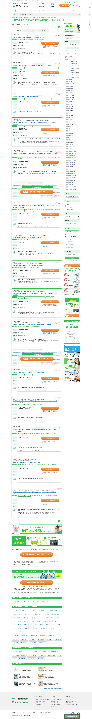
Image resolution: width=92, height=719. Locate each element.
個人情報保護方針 (48, 712)
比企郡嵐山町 (51, 635)
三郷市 (49, 628)
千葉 (24, 601)
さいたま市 (15, 610)
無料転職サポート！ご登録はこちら (36, 554)
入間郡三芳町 (25, 635)
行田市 (41, 617)
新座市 (14, 628)
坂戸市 (14, 631)
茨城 (33, 601)
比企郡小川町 (15, 639)
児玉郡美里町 (49, 639)
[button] (59, 35)
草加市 (19, 624)
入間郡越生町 (70, 155)
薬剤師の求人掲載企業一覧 (56, 704)
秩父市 (47, 617)
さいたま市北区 (33, 610)
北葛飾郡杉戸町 (42, 642)
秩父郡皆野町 (70, 171)
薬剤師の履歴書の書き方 (70, 697)
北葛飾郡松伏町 (71, 189)
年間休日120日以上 (55, 651)
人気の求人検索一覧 (54, 702)
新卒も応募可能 (42, 655)
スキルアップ (28, 651)
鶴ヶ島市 (26, 631)
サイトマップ (38, 706)
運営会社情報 (53, 706)
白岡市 (51, 631)
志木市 (52, 624)
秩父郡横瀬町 (70, 169)
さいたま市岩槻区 (16, 617)
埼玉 (29, 601)
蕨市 (30, 624)
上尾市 (14, 624)
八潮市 (36, 628)
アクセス (19, 712)
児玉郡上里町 (15, 642)
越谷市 (25, 624)
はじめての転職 (68, 699)
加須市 (14, 621)
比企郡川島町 (24, 639)
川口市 (35, 617)
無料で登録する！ (37, 582)
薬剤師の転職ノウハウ (70, 696)
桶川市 (19, 628)
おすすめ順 (18, 30)
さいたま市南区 (46, 614)
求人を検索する (76, 10)
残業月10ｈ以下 (51, 655)
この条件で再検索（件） (72, 258)
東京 (13, 601)
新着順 (31, 30)
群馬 (48, 601)
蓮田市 (54, 628)
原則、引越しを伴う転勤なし (19, 655)
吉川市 (37, 631)
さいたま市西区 (23, 610)
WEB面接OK (40, 658)
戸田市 (35, 624)
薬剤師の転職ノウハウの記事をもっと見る (53, 688)
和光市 (58, 624)
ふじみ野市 (44, 631)
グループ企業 (39, 712)
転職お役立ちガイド (55, 10)
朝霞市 (47, 624)
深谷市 (55, 621)
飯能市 (58, 617)
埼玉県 (68, 57)
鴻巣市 (50, 621)
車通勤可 (14, 658)
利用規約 (37, 702)
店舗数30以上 (46, 651)
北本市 (31, 628)
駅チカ (59, 655)
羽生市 (44, 621)
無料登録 (64, 5)
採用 (34, 712)
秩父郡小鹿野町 (71, 175)
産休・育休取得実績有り (18, 651)
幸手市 (19, 631)
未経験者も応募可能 (32, 655)
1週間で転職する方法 (69, 702)
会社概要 (13, 712)
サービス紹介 (24, 10)
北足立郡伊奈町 (16, 635)
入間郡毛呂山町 (33, 635)
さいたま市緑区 (55, 614)
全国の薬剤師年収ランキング (71, 701)
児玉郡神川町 (58, 639)
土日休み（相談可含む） (70, 244)
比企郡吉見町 (32, 639)
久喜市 (25, 628)
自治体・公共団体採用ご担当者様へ (42, 699)
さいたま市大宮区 (43, 610)
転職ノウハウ (45, 10)
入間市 (41, 624)
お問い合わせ (38, 704)
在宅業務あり (22, 658)
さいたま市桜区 (26, 614)
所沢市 (52, 617)
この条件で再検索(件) (72, 716)
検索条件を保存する (75, 260)
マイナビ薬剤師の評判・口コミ (71, 704)
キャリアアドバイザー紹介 (56, 699)
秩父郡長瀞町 (41, 639)
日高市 (32, 631)
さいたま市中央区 (16, 614)
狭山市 (38, 621)
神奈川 (18, 601)
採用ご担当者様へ (65, 2)
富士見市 (43, 628)
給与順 (43, 30)
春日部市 (32, 621)
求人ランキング (65, 10)
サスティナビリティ (27, 712)
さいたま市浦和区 (36, 614)
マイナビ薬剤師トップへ (40, 696)
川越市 (24, 617)
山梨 (43, 601)
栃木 (38, 601)
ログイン (75, 5)
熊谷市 (30, 617)
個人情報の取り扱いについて (41, 701)
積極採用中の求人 (31, 658)
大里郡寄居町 (24, 642)
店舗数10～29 (37, 651)
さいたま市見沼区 (53, 610)
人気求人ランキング (54, 701)
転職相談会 (34, 10)
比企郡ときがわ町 (71, 168)
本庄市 (19, 621)
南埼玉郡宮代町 (33, 642)
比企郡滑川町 (43, 635)
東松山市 (26, 621)
